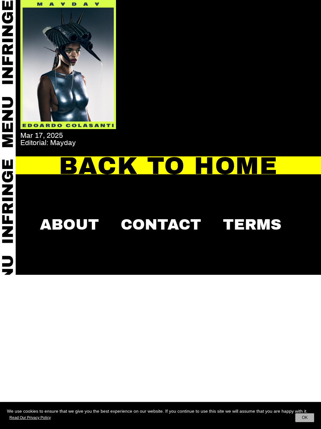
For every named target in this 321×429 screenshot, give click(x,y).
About (69, 224)
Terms (252, 224)
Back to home (168, 166)
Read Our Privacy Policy (30, 417)
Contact (161, 224)
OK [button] (305, 417)
